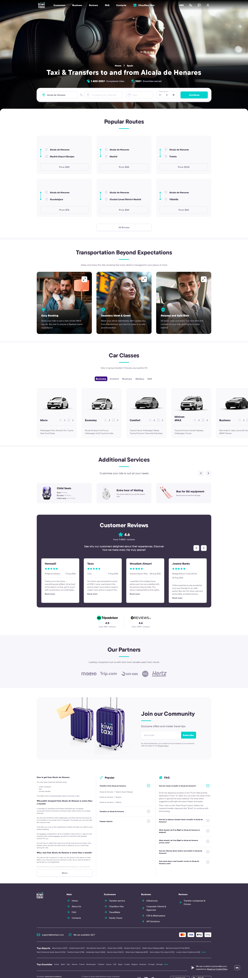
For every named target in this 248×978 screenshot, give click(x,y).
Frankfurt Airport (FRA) (75, 952)
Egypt (120, 964)
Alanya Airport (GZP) (59, 948)
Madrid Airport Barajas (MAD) (153, 948)
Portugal (151, 964)
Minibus (139, 378)
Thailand (101, 964)
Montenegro (91, 964)
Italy (68, 964)
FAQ (107, 5)
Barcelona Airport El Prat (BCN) (177, 948)
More (204, 952)
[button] (81, 94)
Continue (194, 94)
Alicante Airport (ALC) (132, 948)
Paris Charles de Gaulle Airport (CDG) (51, 952)
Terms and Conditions (53, 976)
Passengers (163, 91)
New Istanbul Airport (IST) (96, 948)
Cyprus (108, 964)
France (82, 964)
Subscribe (188, 735)
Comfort (114, 378)
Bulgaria (134, 964)
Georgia (159, 964)
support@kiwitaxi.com (53, 934)
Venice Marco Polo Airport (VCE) (162, 952)
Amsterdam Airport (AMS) (95, 952)
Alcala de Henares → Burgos (110, 797)
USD (181, 5)
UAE (114, 964)
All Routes (124, 227)
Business (127, 378)
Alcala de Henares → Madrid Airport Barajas (116, 792)
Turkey (56, 964)
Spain (130, 65)
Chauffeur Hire (146, 5)
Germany (142, 964)
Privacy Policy (163, 746)
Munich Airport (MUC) (115, 952)
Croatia (127, 964)
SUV (150, 378)
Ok (237, 967)
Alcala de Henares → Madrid (110, 802)
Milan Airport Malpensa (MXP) (137, 952)
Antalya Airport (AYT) (77, 948)
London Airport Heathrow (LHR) (188, 952)
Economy (101, 378)
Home (118, 65)
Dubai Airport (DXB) (115, 948)
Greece (75, 964)
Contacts (121, 5)
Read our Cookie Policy (217, 969)
